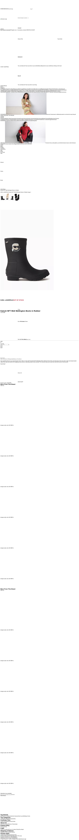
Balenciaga (21, 88)
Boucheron (32, 88)
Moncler (49, 91)
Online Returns (12, 832)
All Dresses (2, 118)
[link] (30, 30)
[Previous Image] (9, 205)
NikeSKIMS (2, 92)
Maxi (5, 120)
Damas (1, 90)
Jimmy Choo (57, 90)
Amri (5, 119)
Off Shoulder (24, 120)
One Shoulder (30, 120)
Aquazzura (16, 88)
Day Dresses (17, 118)
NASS (52, 91)
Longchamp (6, 91)
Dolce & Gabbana (10, 90)
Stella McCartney (32, 92)
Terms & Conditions (4, 829)
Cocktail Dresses (11, 118)
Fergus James (31, 90)
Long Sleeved (9, 120)
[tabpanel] (39, 361)
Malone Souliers (23, 91)
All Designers (3, 88)
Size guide (2, 343)
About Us (2, 824)
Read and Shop (3, 826)
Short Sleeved (14, 120)
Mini (1, 120)
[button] (2, 28)
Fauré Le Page (25, 90)
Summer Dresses (30, 118)
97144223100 (14, 837)
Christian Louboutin (58, 88)
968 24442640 (14, 836)
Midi (3, 120)
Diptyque (5, 90)
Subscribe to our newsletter (6, 793)
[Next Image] (9, 294)
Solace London (26, 92)
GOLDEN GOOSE (43, 90)
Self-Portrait (17, 92)
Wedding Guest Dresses (54, 118)
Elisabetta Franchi (18, 90)
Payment (9, 821)
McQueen (42, 91)
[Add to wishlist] (13, 354)
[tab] (2, 197)
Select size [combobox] (2, 344)
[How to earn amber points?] (9, 326)
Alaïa (7, 88)
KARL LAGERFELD (6, 300)
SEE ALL (2, 385)
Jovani (61, 90)
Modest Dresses (45, 118)
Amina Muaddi (11, 88)
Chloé (53, 88)
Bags (8, 818)
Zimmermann (63, 92)
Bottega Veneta (26, 88)
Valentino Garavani (53, 92)
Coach (63, 88)
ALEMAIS (2, 119)
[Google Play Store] (12, 834)
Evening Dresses (23, 118)
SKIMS (21, 92)
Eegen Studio (9, 119)
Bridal (6, 118)
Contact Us (2, 821)
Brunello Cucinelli (37, 88)
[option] (39, 345)
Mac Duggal (17, 91)
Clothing (2, 818)
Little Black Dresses (38, 118)
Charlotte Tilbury (48, 88)
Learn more (28, 339)
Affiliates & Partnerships (12, 824)
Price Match (21, 829)
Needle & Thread (56, 91)
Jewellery (14, 818)
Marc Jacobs (35, 91)
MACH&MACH (12, 91)
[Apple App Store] (4, 834)
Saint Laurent (21, 816)
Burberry (43, 88)
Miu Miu (45, 91)
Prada (6, 92)
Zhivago (59, 92)
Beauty (10, 818)
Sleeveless (19, 120)
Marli (39, 91)
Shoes (5, 818)
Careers (6, 824)
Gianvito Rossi (37, 90)
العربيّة (31, 8)
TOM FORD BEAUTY (45, 92)
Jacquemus (52, 90)
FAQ (6, 821)
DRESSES (2, 142)
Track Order (13, 821)
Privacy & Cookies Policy (14, 829)
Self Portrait (39, 119)
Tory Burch (38, 92)
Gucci (48, 90)
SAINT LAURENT (11, 92)
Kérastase (64, 90)
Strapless (35, 120)
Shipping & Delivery (4, 832)
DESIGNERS (3, 114)
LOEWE (2, 91)
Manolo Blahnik (30, 91)
